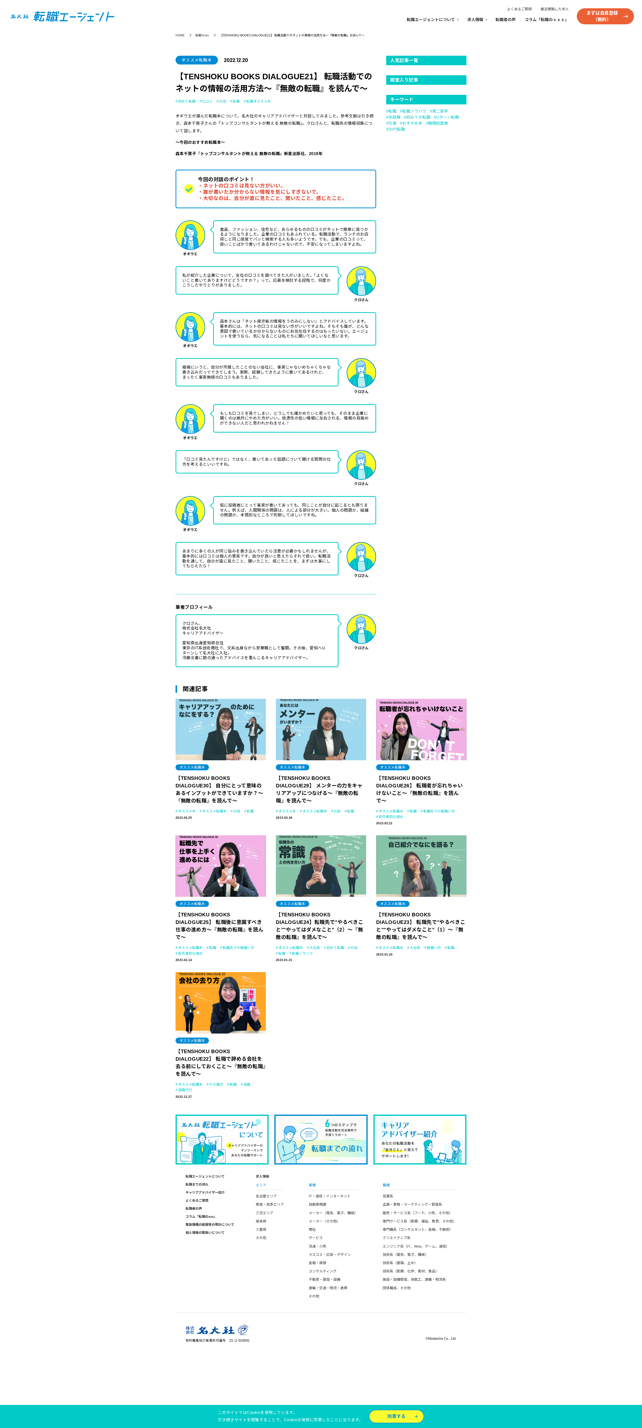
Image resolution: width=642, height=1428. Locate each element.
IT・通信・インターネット (330, 1196)
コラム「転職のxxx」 (201, 1216)
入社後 (314, 948)
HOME (180, 35)
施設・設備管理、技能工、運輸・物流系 (414, 1279)
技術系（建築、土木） (400, 1263)
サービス (316, 1238)
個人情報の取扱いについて (205, 1233)
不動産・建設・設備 (324, 1279)
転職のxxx (202, 35)
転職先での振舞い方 (439, 811)
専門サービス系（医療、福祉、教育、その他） (419, 1221)
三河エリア (264, 1213)
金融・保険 (317, 1263)
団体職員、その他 (397, 1288)
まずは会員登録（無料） (602, 16)
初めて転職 (187, 101)
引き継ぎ (216, 1084)
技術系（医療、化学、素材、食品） (411, 1271)
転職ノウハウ (414, 111)
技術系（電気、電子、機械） (405, 1255)
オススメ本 (187, 811)
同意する (396, 1416)
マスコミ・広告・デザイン (330, 1255)
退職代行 (185, 1090)
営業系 (388, 1196)
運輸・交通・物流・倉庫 (328, 1288)
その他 (261, 1238)
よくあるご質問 (519, 9)
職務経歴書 (438, 123)
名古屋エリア (266, 1196)
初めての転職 (418, 117)
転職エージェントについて (431, 20)
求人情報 (475, 20)
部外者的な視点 (391, 817)
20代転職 (396, 129)
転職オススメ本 (258, 101)
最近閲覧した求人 (555, 9)
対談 (222, 101)
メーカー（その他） (324, 1221)
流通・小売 (317, 1246)
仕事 (392, 123)
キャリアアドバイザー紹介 (205, 1192)
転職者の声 (506, 20)
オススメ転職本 (197, 60)
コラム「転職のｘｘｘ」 (547, 20)
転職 (236, 101)
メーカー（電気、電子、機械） (333, 1213)
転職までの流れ (197, 1184)
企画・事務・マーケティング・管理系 (412, 1204)
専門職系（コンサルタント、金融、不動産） (418, 1230)
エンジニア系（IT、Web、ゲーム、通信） (416, 1246)
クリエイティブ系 (397, 1238)
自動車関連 (317, 1204)
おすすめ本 (412, 123)
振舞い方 (434, 948)
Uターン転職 (447, 117)
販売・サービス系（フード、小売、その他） (418, 1213)
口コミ (207, 101)
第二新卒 (440, 111)
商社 (312, 1230)
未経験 (394, 117)
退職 (246, 1084)
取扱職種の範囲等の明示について (210, 1225)
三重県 (261, 1230)
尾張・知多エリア (270, 1204)
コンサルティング (323, 1271)
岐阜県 (261, 1221)
